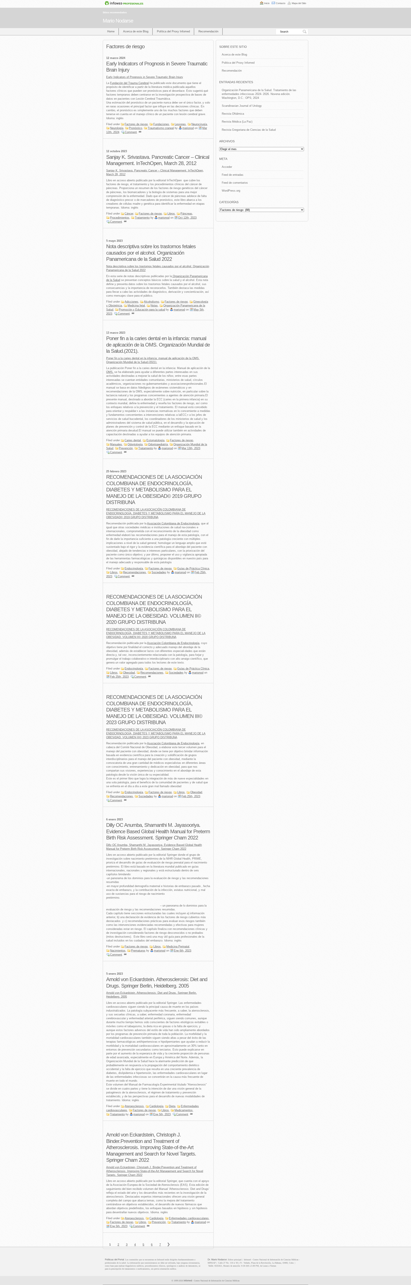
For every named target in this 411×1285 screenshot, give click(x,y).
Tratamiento (142, 217)
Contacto (280, 3)
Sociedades (159, 572)
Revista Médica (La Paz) (237, 121)
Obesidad (129, 672)
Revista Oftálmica (233, 113)
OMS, (109, 372)
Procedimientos (119, 217)
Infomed (188, 1280)
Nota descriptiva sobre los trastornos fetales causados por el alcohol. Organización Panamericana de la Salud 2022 (151, 252)
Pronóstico (135, 128)
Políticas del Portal (114, 1259)
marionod (188, 128)
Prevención (126, 448)
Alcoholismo (151, 301)
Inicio (267, 3)
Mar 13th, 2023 (191, 448)
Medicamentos (183, 1110)
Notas (154, 305)
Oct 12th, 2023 (187, 217)
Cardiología (156, 1106)
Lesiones (180, 124)
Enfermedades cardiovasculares (189, 1218)
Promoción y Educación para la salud (142, 309)
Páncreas (186, 213)
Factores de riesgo (136, 124)
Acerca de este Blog (135, 31)
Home (111, 31)
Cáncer (129, 213)
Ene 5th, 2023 (162, 1114)
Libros (171, 213)
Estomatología (155, 440)
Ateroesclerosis (134, 1106)
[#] (139, 132)
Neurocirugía (199, 124)
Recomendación (208, 31)
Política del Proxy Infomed (173, 31)
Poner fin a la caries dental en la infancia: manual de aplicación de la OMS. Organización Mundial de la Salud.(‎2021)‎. (158, 344)
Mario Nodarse (118, 21)
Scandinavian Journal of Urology (242, 105)
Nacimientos (117, 950)
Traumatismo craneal (161, 128)
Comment (131, 132)
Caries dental (133, 440)
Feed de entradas (232, 174)
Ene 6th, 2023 (182, 950)
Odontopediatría (158, 444)
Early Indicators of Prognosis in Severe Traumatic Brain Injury (144, 77)
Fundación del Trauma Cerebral (129, 83)
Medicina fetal (136, 305)
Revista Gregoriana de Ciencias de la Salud (249, 129)
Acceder (227, 166)
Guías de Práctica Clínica (193, 568)
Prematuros (138, 950)
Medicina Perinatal (177, 946)
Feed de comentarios (235, 182)
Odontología (135, 444)
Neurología (116, 128)
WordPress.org (231, 190)
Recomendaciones (134, 572)
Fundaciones (161, 124)
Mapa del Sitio (299, 3)
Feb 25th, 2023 (119, 676)
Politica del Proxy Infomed (238, 62)
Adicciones (131, 301)
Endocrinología (134, 568)
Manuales (116, 444)
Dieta (172, 1106)
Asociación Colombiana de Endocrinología (173, 523)
